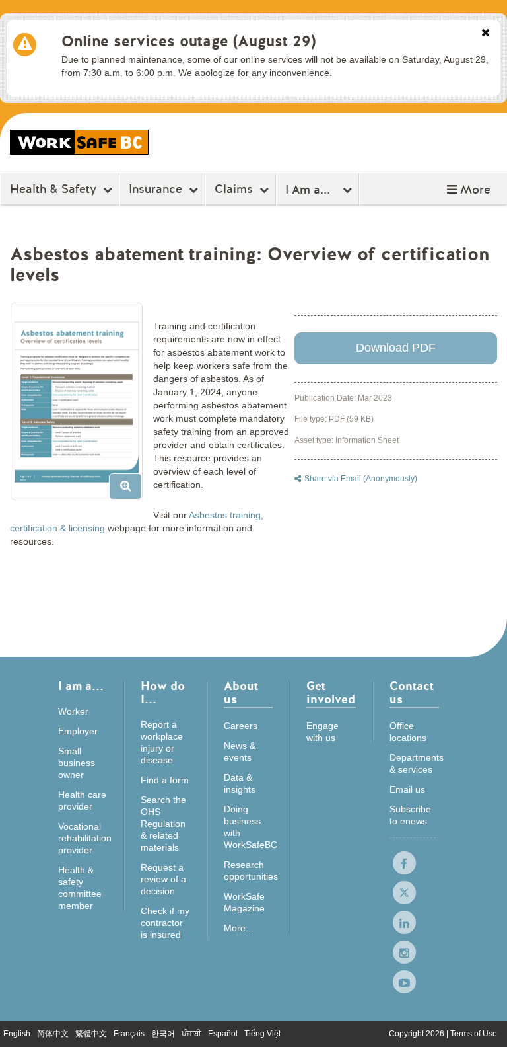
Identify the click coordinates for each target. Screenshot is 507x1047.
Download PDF (396, 347)
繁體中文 (91, 1033)
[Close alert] (485, 33)
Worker (73, 711)
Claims (234, 189)
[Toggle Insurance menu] (195, 189)
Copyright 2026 (417, 1033)
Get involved (330, 693)
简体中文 (53, 1033)
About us (241, 693)
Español (223, 1033)
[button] (468, 190)
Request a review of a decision (163, 879)
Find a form (165, 780)
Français (129, 1033)
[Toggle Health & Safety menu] (109, 189)
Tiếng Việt (262, 1033)
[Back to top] (484, 1023)
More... (239, 928)
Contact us (411, 693)
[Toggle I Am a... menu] (348, 189)
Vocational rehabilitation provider (85, 838)
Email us (407, 789)
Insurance (155, 189)
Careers (240, 725)
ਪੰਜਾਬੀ (191, 1033)
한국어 (163, 1033)
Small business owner (76, 763)
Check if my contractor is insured (165, 923)
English (16, 1033)
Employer (78, 731)
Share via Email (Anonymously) (360, 478)
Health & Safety (53, 189)
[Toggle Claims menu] (265, 189)
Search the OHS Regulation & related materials (163, 824)
